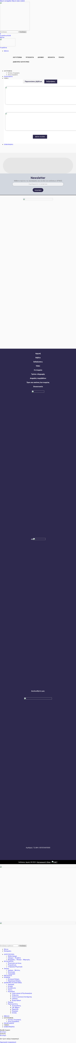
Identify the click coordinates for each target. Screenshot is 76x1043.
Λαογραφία (11, 974)
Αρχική (38, 353)
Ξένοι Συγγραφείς (13, 74)
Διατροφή (11, 984)
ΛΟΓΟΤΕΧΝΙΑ (17, 57)
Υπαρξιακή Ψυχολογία (15, 967)
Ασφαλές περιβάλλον (38, 378)
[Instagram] (34, 695)
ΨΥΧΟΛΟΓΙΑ (30, 57)
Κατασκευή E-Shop (43, 862)
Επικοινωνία (38, 387)
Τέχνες (10, 990)
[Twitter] (47, 695)
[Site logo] (15, 30)
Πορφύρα (15, 1011)
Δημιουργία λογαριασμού (8, 1042)
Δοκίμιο (41, 57)
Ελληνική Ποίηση (13, 979)
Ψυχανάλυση (12, 965)
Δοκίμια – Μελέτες (14, 970)
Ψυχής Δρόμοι (16, 1000)
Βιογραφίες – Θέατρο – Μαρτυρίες (19, 959)
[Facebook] (29, 695)
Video (38, 366)
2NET (55, 862)
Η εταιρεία (38, 370)
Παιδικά (10, 1002)
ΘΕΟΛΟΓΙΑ (51, 57)
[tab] (33, 81)
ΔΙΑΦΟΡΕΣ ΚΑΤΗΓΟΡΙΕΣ (21, 62)
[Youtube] (38, 695)
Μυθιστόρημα (12, 956)
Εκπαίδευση (12, 988)
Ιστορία (10, 986)
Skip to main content (18, 1)
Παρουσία (15, 1009)
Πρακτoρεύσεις (13, 1004)
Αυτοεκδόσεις (16, 1006)
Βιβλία (38, 358)
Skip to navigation (6, 1)
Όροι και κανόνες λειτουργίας (38, 382)
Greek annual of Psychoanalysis (22, 993)
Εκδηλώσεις (38, 362)
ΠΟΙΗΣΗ (61, 57)
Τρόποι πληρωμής (38, 374)
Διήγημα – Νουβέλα (14, 958)
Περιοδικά (11, 991)
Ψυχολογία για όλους (14, 963)
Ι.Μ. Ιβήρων (16, 1007)
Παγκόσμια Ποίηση (14, 981)
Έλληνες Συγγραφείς (14, 73)
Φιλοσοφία (11, 972)
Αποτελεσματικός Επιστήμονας (22, 997)
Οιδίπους (15, 998)
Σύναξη (14, 1013)
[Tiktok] (42, 695)
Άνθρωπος (15, 995)
